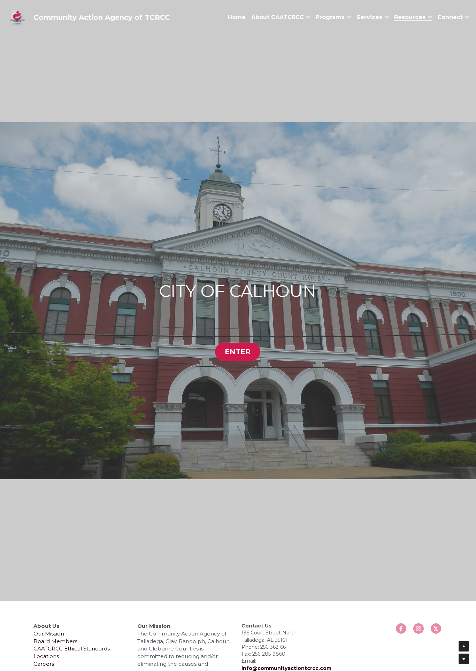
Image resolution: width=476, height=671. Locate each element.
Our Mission (48, 431)
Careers (43, 462)
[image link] (17, 17)
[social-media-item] (401, 426)
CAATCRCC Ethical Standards (71, 447)
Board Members (55, 439)
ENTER (238, 251)
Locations (46, 454)
